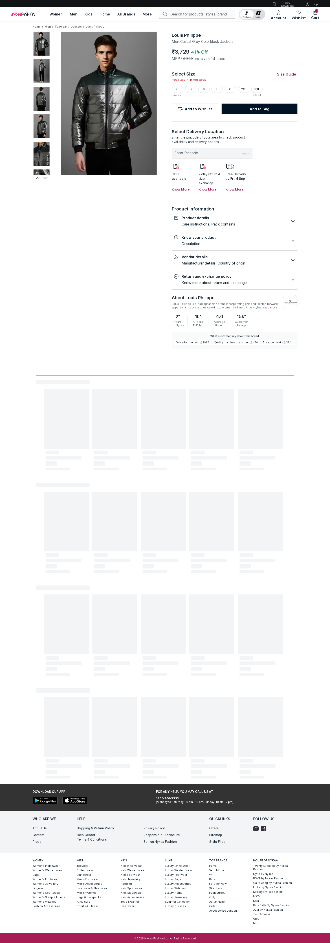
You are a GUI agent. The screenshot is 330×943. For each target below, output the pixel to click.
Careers (38, 835)
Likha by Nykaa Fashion (268, 887)
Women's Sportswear (47, 892)
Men (48, 26)
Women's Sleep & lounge (49, 897)
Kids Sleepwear (131, 892)
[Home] (23, 14)
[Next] (46, 178)
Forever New (218, 883)
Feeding (126, 883)
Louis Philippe (186, 35)
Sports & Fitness (88, 906)
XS (178, 89)
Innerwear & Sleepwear (92, 888)
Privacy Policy (154, 828)
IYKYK (257, 896)
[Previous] (37, 178)
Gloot (256, 918)
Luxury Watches (175, 888)
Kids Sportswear (132, 888)
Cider (213, 906)
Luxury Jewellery (176, 897)
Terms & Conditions (92, 839)
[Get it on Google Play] (45, 801)
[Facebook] (264, 828)
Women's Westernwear (48, 870)
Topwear (61, 26)
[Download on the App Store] (74, 801)
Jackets (76, 26)
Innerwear (127, 906)
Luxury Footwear (176, 874)
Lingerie (38, 888)
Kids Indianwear (131, 865)
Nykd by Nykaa (263, 874)
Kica (256, 900)
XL (230, 89)
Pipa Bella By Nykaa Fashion (271, 905)
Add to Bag (259, 109)
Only (212, 897)
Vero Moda (216, 870)
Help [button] (315, 4)
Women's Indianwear (46, 865)
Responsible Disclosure (161, 835)
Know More (181, 189)
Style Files (217, 841)
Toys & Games (130, 901)
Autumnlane (217, 901)
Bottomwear (85, 870)
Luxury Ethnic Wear (177, 865)
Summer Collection (177, 901)
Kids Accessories (132, 897)
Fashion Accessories (46, 906)
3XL (257, 89)
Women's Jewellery (45, 883)
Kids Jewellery (131, 879)
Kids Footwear (130, 874)
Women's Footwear (45, 879)
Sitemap (215, 835)
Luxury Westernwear (178, 870)
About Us (40, 828)
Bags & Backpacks (89, 897)
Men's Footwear (87, 879)
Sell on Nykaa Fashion (160, 841)
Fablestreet (217, 892)
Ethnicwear (84, 874)
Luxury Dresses (175, 906)
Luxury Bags (173, 879)
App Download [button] (288, 4)
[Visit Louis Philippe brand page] (290, 302)
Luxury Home (174, 892)
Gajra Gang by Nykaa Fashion (272, 882)
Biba (212, 879)
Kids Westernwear (133, 870)
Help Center (86, 835)
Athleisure (83, 901)
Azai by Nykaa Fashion (268, 909)
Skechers (215, 888)
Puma (213, 865)
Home (37, 26)
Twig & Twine (261, 914)
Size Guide (286, 74)
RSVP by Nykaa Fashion (268, 878)
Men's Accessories (89, 883)
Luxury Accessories (178, 883)
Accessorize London (223, 910)
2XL (243, 89)
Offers (214, 828)
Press (37, 841)
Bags (36, 874)
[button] (252, 14)
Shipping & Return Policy (95, 828)
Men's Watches (87, 892)
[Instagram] (257, 828)
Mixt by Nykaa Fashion (268, 891)
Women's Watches (44, 901)
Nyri (256, 923)
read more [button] (270, 307)
